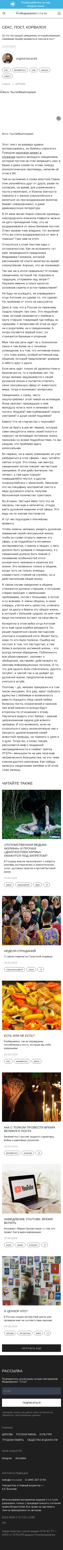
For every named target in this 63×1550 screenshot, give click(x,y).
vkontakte (20, 1458)
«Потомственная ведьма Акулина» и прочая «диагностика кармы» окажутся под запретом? (26, 850)
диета (36, 1061)
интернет (33, 1245)
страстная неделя (14, 969)
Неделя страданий (20, 951)
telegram (7, 1458)
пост (6, 70)
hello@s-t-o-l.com (12, 1479)
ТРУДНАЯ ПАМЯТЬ (13, 1439)
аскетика (28, 1153)
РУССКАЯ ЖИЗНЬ (26, 1434)
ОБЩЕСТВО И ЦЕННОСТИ (42, 1439)
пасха (31, 969)
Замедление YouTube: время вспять (28, 1221)
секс (34, 70)
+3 (45, 1245)
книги (38, 1333)
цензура (10, 1333)
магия (9, 885)
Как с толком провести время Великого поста (29, 1129)
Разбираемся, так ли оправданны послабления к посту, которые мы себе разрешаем (27, 1045)
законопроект (23, 885)
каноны (44, 70)
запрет (7, 76)
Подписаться (31, 1402)
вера (37, 885)
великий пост (20, 70)
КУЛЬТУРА (46, 1434)
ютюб (8, 1245)
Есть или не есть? (19, 1035)
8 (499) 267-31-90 (35, 1479)
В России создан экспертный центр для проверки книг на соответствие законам (28, 1318)
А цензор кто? (16, 1311)
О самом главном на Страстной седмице (28, 956)
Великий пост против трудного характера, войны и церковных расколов (29, 1138)
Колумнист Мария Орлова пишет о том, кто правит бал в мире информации (29, 1230)
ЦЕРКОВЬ (20, 84)
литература (24, 1333)
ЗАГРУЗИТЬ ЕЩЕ (31, 1348)
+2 (41, 969)
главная (6, 84)
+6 (47, 885)
